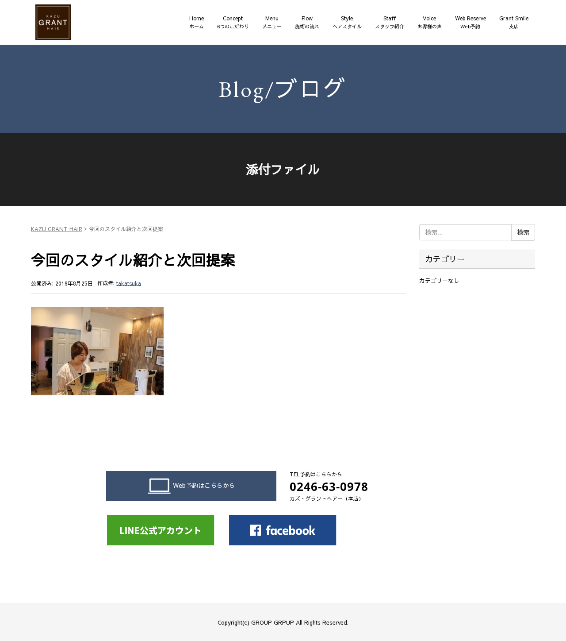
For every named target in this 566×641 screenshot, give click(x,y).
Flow (307, 22)
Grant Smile (513, 22)
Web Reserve (470, 22)
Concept (233, 22)
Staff (389, 22)
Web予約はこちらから (204, 485)
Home (196, 22)
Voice (429, 22)
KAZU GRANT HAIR (56, 228)
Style (347, 22)
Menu (272, 22)
